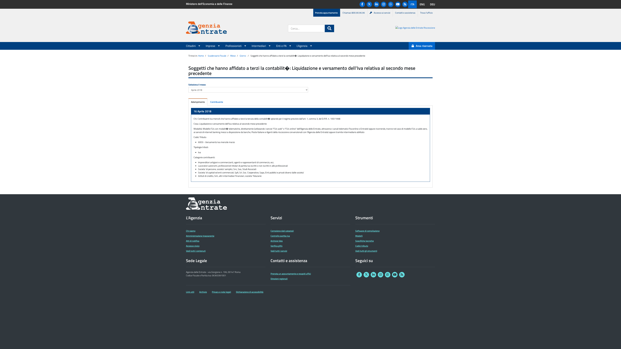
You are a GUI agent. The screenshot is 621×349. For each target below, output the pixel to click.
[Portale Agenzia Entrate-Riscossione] (415, 28)
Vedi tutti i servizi (279, 251)
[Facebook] (362, 4)
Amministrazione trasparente (200, 236)
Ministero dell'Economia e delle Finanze (209, 4)
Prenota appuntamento (326, 12)
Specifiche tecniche (364, 241)
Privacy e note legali (221, 292)
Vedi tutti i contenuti (196, 251)
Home (201, 55)
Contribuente (216, 102)
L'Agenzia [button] (302, 46)
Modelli (359, 236)
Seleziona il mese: (197, 84)
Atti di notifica (192, 241)
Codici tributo (361, 246)
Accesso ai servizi (382, 12)
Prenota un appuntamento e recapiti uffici (291, 273)
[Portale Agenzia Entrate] (206, 28)
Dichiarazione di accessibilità (249, 292)
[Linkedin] (376, 4)
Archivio (203, 292)
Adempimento (198, 102)
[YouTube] (398, 4)
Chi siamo (190, 231)
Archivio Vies (277, 241)
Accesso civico (192, 246)
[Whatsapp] (390, 4)
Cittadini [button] (191, 46)
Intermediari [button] (259, 46)
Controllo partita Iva (280, 236)
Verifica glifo (276, 246)
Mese (233, 55)
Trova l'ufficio (426, 12)
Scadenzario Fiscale (217, 55)
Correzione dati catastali (282, 231)
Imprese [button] (211, 46)
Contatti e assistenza (405, 12)
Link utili (190, 292)
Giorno (243, 55)
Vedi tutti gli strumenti (366, 251)
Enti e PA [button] (281, 46)
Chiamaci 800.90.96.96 (354, 12)
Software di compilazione (367, 231)
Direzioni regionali (279, 278)
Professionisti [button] (233, 46)
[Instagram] (383, 4)
